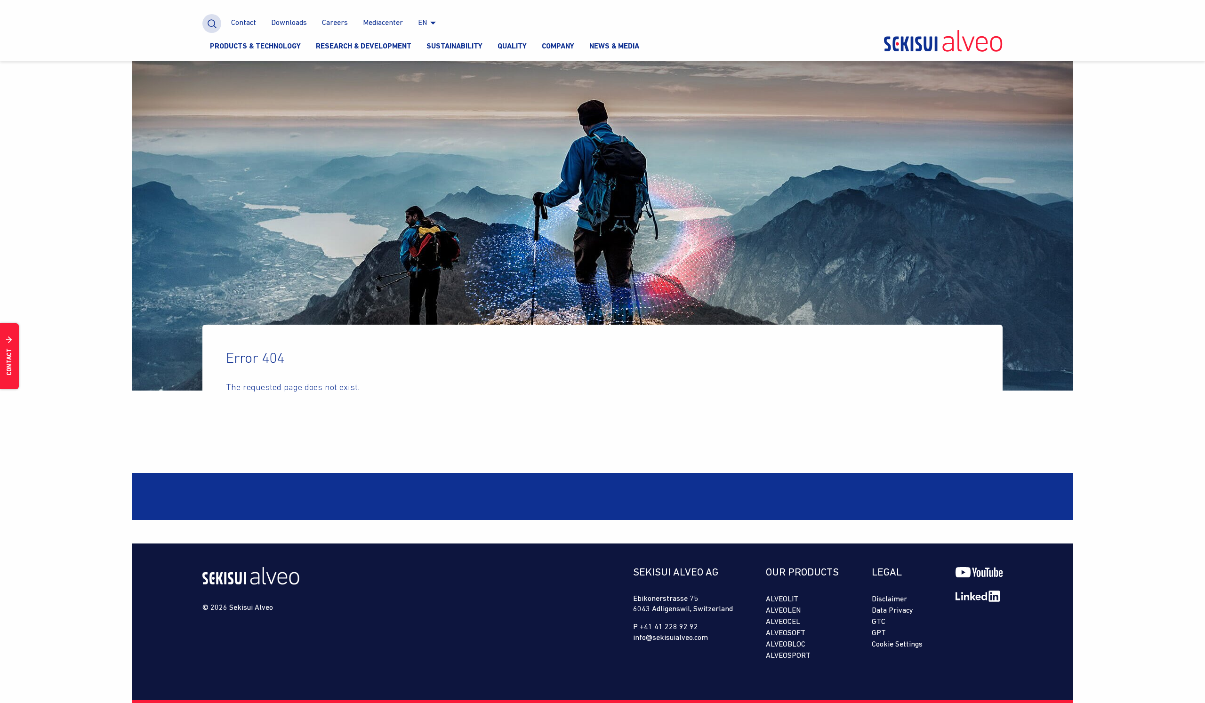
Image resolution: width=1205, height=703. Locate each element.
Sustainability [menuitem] (454, 46)
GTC (878, 622)
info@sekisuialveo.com (670, 638)
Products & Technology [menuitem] (255, 46)
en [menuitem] (422, 23)
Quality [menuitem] (512, 46)
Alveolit (782, 599)
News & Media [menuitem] (614, 46)
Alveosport (788, 656)
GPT (879, 633)
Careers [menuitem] (335, 23)
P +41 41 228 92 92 (665, 627)
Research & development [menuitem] (363, 46)
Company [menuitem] (558, 46)
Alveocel (783, 622)
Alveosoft (785, 633)
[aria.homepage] (250, 583)
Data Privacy (892, 611)
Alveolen (783, 611)
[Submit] (211, 23)
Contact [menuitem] (243, 23)
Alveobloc (785, 644)
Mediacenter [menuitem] (383, 23)
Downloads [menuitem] (289, 23)
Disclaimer (889, 599)
